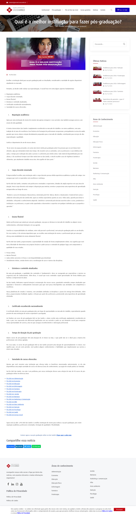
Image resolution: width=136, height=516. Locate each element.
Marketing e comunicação (98, 479)
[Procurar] (123, 44)
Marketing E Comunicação (101, 173)
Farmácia (96, 152)
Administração (97, 126)
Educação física (56, 483)
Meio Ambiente (98, 184)
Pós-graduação (56, 10)
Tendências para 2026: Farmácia (113, 91)
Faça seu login (123, 10)
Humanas (96, 168)
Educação (96, 136)
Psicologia (96, 194)
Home (51, 26)
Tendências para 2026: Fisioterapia (114, 75)
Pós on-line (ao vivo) (71, 10)
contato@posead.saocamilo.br (17, 2)
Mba (94, 179)
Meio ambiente (95, 486)
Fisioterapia (96, 157)
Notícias (95, 10)
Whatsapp (37, 446)
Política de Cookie (12, 501)
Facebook (11, 446)
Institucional (45, 10)
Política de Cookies (107, 511)
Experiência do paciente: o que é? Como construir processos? (113, 100)
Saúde (95, 200)
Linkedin (19, 446)
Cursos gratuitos (86, 10)
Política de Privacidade (13, 497)
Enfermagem (97, 147)
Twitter (28, 446)
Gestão (95, 163)
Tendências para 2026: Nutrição (113, 68)
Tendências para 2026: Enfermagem (114, 83)
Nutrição (95, 189)
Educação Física (98, 142)
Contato (102, 10)
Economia (96, 131)
